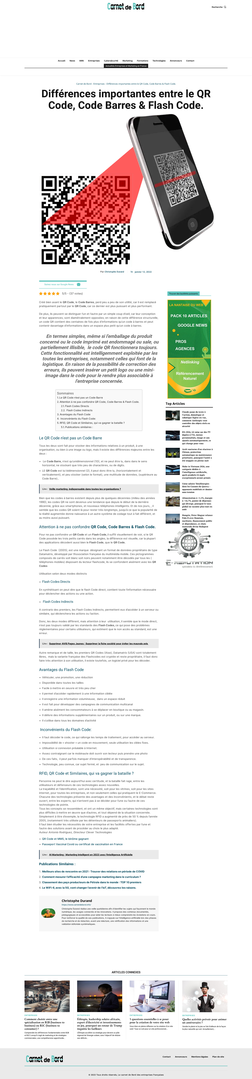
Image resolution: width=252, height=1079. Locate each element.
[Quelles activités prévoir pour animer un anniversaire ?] (205, 996)
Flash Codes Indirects (79, 410)
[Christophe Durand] (50, 913)
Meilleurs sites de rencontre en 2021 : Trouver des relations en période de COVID (93, 871)
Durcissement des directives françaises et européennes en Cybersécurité (68, 944)
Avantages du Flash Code (75, 414)
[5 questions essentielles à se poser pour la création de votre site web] (152, 996)
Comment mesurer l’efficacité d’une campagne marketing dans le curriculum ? (91, 876)
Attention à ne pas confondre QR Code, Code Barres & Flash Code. (99, 401)
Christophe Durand (114, 271)
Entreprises (99, 83)
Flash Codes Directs (77, 406)
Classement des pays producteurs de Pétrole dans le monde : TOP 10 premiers (91, 882)
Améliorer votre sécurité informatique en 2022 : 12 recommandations (130, 944)
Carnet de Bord (83, 83)
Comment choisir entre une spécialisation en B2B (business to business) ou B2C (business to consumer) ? (44, 1024)
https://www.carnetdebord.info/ (76, 905)
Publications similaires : (79, 427)
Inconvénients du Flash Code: (78, 418)
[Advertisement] (126, 35)
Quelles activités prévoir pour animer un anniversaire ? (204, 1020)
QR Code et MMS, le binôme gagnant (65, 838)
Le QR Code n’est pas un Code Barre (81, 397)
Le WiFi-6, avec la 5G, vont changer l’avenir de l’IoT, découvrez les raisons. (89, 887)
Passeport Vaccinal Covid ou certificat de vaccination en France (82, 844)
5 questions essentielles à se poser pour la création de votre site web (150, 1020)
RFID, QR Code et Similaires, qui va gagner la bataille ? (92, 422)
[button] (220, 7)
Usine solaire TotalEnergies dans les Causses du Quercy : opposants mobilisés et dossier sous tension (197, 488)
